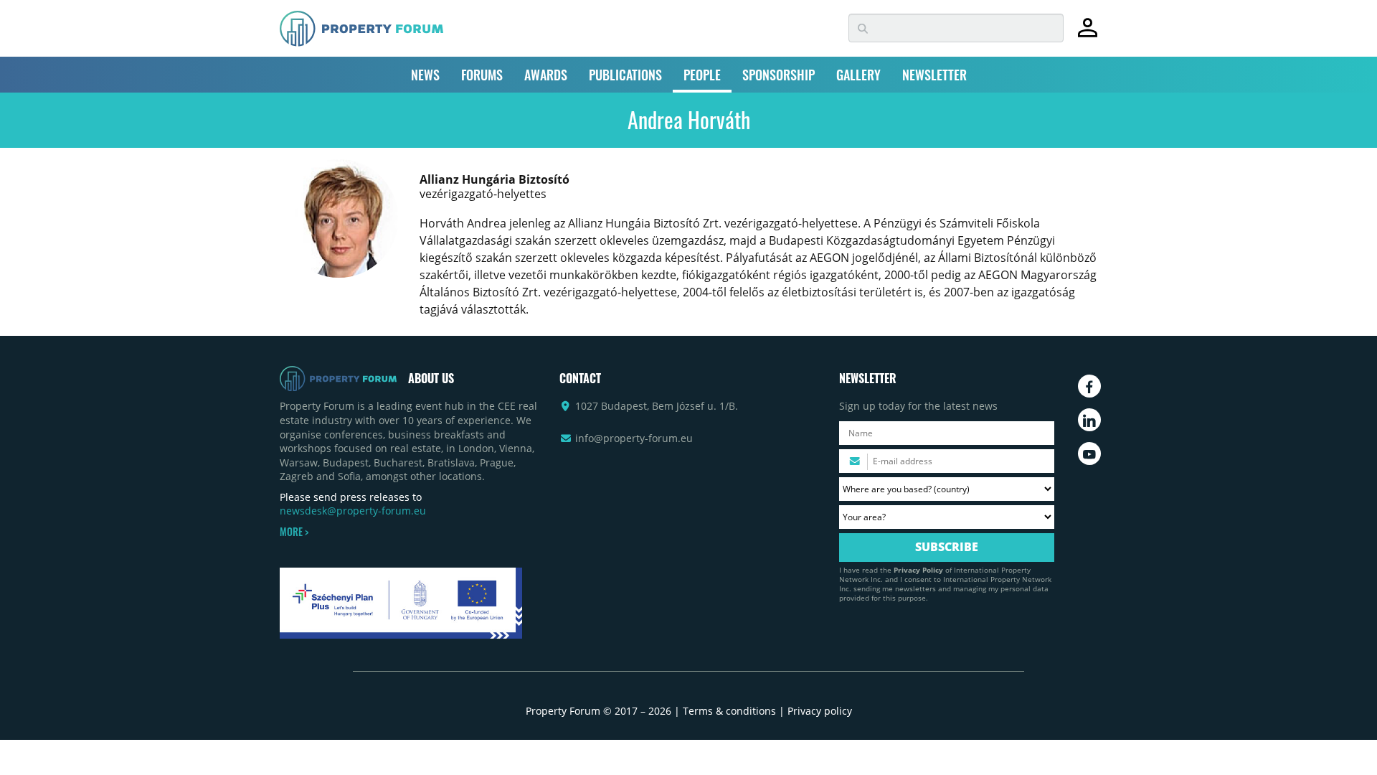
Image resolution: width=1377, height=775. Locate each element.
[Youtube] (1089, 453)
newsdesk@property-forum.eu (353, 510)
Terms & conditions (729, 711)
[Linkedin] (1089, 419)
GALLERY (858, 74)
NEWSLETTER (934, 74)
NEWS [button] (425, 74)
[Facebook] (1089, 386)
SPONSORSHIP (778, 74)
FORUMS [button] (482, 74)
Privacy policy (819, 711)
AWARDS (545, 74)
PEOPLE (702, 74)
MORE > (294, 532)
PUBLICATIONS (625, 74)
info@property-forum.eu (634, 438)
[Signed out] (1087, 34)
